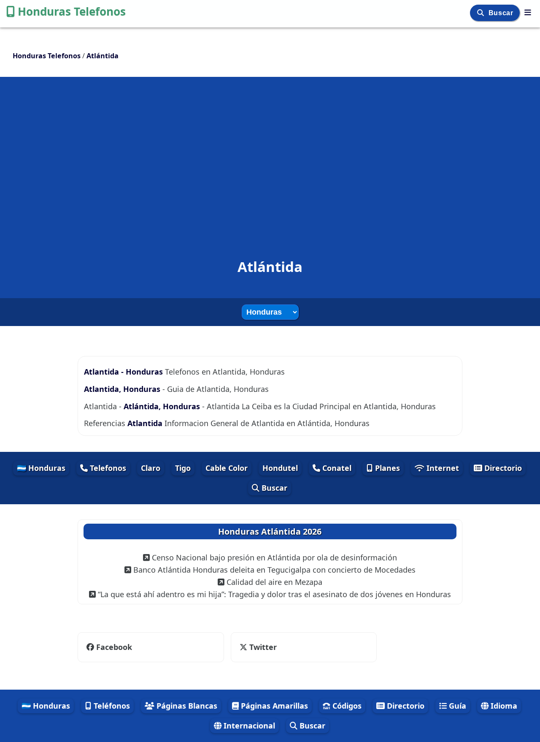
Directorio (502, 468)
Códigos (346, 706)
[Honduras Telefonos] (527, 12)
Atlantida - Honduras (124, 372)
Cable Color (226, 468)
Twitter (262, 647)
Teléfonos (111, 706)
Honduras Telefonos (72, 11)
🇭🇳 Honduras (41, 468)
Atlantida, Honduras (122, 389)
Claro (150, 468)
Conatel (335, 468)
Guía (456, 706)
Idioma (503, 706)
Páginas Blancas (185, 706)
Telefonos (107, 468)
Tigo (183, 468)
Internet (441, 468)
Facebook (114, 647)
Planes (386, 468)
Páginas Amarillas (273, 706)
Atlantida (144, 423)
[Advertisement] (270, 154)
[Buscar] (481, 12)
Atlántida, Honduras (162, 406)
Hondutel (280, 468)
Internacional (248, 725)
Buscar (502, 12)
